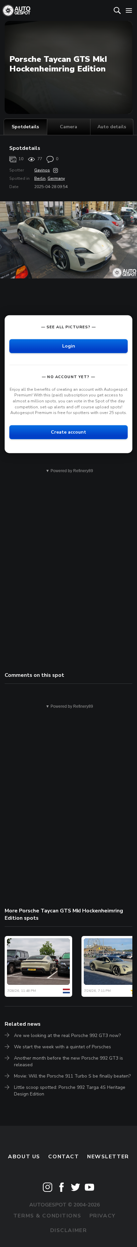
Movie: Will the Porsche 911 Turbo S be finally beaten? (72, 1076)
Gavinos (42, 170)
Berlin (40, 178)
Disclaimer (68, 1230)
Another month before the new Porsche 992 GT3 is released (68, 1061)
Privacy (102, 1215)
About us (24, 1156)
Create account (68, 432)
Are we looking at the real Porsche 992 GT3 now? (67, 1035)
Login (68, 346)
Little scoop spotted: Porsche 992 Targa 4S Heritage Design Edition (69, 1090)
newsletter (108, 1156)
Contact (63, 1156)
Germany (56, 178)
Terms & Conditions (47, 1215)
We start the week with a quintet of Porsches (62, 1047)
